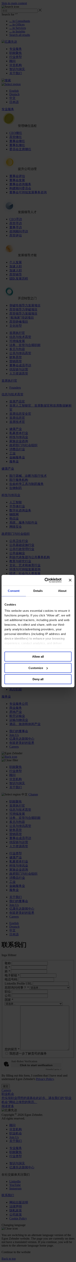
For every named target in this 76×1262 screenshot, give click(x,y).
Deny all (38, 679)
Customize (35, 668)
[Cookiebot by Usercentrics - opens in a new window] (46, 580)
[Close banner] (70, 580)
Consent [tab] (13, 590)
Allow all (38, 656)
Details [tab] (38, 590)
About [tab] (62, 590)
